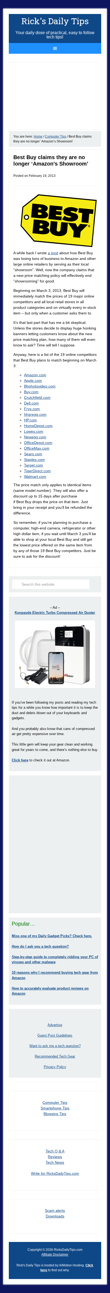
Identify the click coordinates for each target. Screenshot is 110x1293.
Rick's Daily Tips (55, 21)
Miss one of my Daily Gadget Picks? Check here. (52, 936)
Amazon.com (35, 375)
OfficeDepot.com (38, 442)
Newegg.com (35, 437)
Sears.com (33, 454)
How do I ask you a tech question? (40, 946)
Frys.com (32, 409)
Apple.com (33, 380)
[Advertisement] (55, 844)
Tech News (55, 1162)
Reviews (55, 1157)
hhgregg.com (35, 414)
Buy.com (31, 392)
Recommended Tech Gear (55, 1056)
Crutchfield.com (37, 397)
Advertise (55, 1025)
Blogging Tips (55, 1114)
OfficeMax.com (36, 448)
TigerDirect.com (37, 471)
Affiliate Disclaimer (54, 1254)
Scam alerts (55, 1210)
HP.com (30, 420)
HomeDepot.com (38, 426)
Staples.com (34, 459)
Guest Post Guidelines (54, 1035)
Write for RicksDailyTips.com (55, 1173)
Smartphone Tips (55, 1108)
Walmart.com (35, 476)
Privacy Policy (55, 1067)
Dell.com (31, 403)
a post (53, 253)
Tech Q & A (55, 1151)
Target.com (33, 465)
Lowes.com (33, 431)
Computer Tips (54, 1102)
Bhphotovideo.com (40, 386)
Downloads (55, 1216)
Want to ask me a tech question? (55, 1046)
